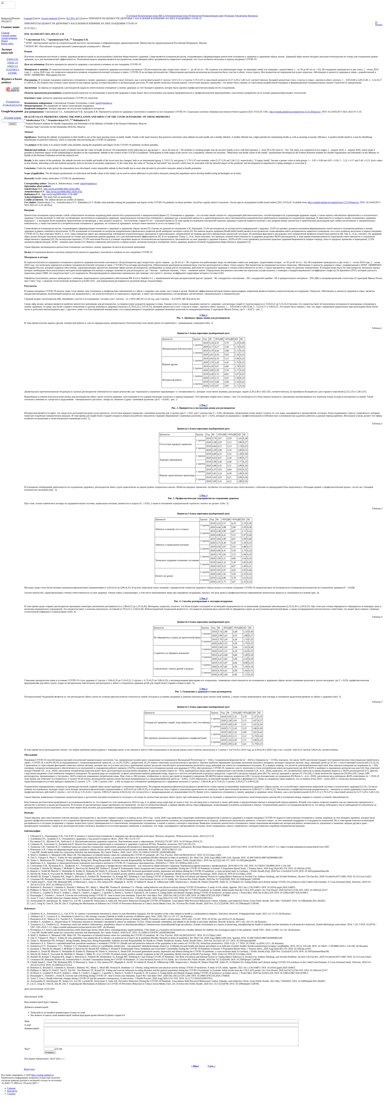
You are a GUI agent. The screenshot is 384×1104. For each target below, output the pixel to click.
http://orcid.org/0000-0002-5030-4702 (64, 191)
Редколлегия (195, 15)
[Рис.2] (203, 404)
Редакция (229, 15)
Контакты (253, 15)
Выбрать (5, 18)
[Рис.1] (203, 314)
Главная (5, 32)
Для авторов (241, 15)
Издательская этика (148, 15)
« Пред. (195, 1066)
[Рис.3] (203, 495)
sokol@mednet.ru (103, 103)
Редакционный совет (213, 15)
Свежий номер (8, 35)
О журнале (131, 15)
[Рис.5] (203, 688)
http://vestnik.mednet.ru (42, 1075)
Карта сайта (7, 43)
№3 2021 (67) (73, 18)
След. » (212, 1066)
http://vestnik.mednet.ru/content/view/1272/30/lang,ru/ (295, 111)
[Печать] (378, 22)
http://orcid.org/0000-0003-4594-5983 (62, 189)
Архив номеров (9, 38)
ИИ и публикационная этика (173, 15)
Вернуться (29, 1069)
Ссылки (11, 1093)
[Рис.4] (203, 598)
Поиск (4, 41)
